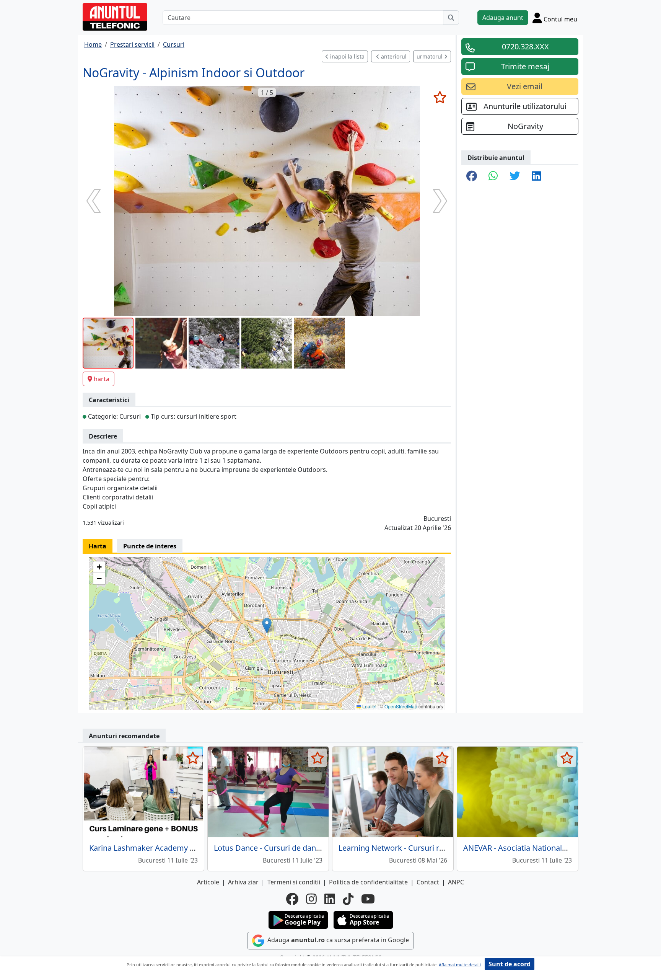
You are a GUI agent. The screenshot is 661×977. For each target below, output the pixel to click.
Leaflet (368, 706)
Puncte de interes (149, 546)
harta (101, 379)
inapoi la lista (347, 56)
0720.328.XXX (525, 46)
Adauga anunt (502, 17)
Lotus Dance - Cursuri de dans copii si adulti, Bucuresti (309, 848)
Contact (428, 882)
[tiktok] (348, 899)
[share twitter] (515, 176)
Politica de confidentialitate (368, 882)
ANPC (456, 882)
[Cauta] (451, 17)
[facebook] (292, 899)
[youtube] (368, 899)
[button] (267, 625)
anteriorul (393, 56)
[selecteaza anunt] (439, 97)
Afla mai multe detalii (460, 964)
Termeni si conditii (293, 882)
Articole (208, 882)
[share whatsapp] (493, 176)
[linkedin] (329, 899)
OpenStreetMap (400, 706)
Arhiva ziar (243, 882)
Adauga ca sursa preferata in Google (337, 940)
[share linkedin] (536, 176)
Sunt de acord (509, 964)
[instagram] (311, 899)
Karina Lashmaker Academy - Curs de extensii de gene (185, 848)
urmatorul (430, 56)
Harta (97, 546)
